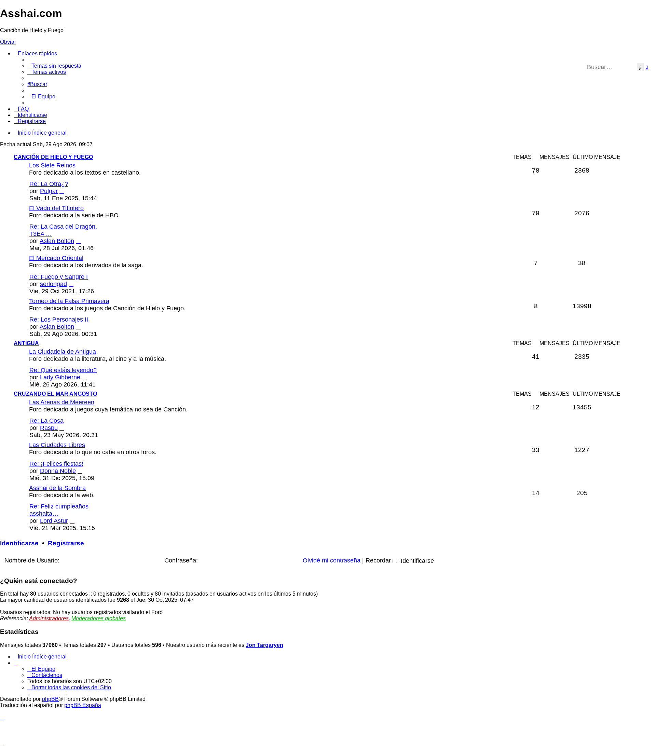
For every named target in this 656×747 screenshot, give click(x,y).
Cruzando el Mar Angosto (55, 394)
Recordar (379, 560)
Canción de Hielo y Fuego (53, 157)
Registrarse (66, 543)
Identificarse (19, 543)
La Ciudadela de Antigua (62, 351)
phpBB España (82, 705)
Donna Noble (58, 470)
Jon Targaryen (264, 645)
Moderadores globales (98, 618)
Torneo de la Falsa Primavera (69, 301)
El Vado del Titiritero (56, 208)
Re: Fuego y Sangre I (58, 276)
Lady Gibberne (60, 377)
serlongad (53, 284)
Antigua (26, 343)
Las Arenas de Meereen (61, 402)
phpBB (50, 699)
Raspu (49, 427)
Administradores (49, 618)
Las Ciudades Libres (57, 445)
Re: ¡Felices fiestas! (56, 463)
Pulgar (49, 191)
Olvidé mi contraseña (331, 560)
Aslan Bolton (57, 240)
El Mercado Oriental (56, 258)
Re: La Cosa (46, 420)
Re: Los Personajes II (58, 319)
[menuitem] (54, 66)
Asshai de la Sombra (57, 488)
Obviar (8, 42)
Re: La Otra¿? (48, 183)
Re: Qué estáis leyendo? (63, 370)
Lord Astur (54, 520)
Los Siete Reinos (52, 165)
